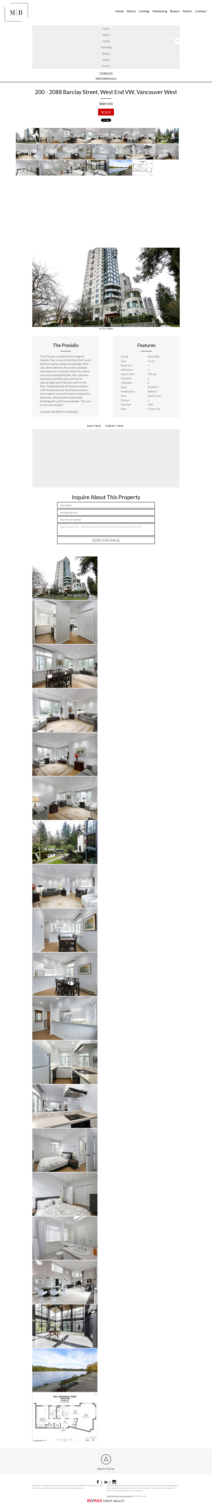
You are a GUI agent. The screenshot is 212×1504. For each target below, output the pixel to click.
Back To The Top (106, 1468)
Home (119, 11)
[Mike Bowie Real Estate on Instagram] (114, 1483)
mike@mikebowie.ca (106, 78)
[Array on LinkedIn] (106, 1483)
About (131, 11)
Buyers (175, 11)
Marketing (160, 11)
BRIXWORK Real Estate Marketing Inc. (120, 1496)
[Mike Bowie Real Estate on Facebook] (98, 1483)
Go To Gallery (106, 328)
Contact (201, 11)
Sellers (187, 11)
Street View (114, 426)
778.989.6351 (106, 73)
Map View (94, 426)
